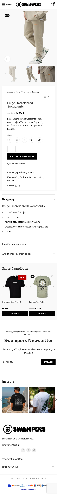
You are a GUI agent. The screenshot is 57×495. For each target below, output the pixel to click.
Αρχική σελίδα (13, 92)
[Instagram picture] (15, 400)
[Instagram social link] (28, 450)
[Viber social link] (20, 186)
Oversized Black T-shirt (11, 302)
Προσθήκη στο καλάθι (22, 156)
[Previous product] (42, 96)
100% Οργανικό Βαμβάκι (16, 212)
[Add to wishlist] (52, 276)
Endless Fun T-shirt (37, 302)
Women (26, 92)
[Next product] (48, 96)
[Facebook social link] (23, 450)
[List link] (28, 445)
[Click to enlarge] (7, 59)
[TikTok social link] (34, 450)
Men (41, 177)
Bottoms (36, 92)
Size (9, 135)
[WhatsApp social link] (16, 186)
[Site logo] (28, 4)
